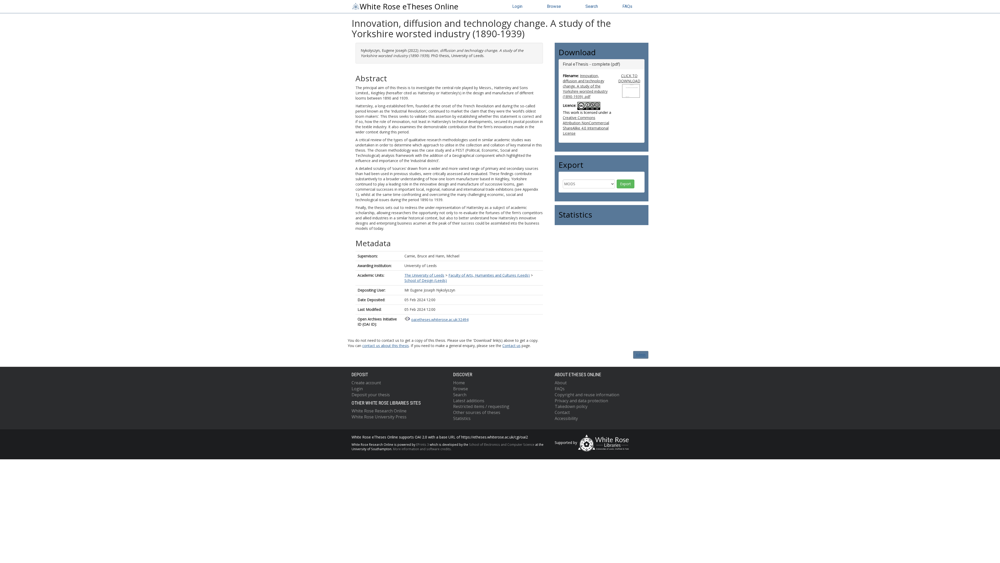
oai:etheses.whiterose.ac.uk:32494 (439, 319)
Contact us (511, 345)
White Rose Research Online (379, 411)
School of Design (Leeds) (425, 280)
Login (517, 6)
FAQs (627, 6)
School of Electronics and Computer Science (501, 444)
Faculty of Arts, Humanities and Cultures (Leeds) (489, 275)
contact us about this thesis (385, 345)
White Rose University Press (379, 417)
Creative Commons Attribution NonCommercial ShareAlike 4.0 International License (586, 125)
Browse (554, 6)
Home (459, 383)
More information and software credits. (422, 449)
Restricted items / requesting (481, 406)
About (561, 383)
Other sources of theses (476, 412)
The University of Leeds (424, 275)
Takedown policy (571, 406)
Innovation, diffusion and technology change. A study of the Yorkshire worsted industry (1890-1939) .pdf (585, 86)
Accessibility (566, 418)
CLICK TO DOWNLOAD (629, 78)
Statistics (462, 418)
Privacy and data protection (581, 401)
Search (591, 6)
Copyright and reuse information (587, 395)
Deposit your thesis (371, 395)
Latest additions (468, 401)
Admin (641, 354)
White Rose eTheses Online (409, 6)
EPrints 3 (422, 444)
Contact (562, 412)
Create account (366, 383)
